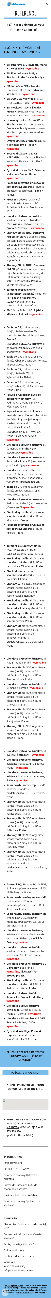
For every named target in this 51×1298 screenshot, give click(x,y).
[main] (25, 20)
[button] (3, 4)
